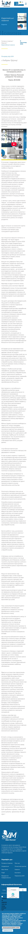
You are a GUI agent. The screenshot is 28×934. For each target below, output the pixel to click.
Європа (4, 24)
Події (3, 872)
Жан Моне (4, 869)
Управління (5, 866)
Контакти (18, 872)
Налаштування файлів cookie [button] (11, 927)
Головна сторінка (6, 41)
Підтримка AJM (19, 876)
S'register (22, 890)
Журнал (4, 43)
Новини (17, 869)
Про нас (17, 863)
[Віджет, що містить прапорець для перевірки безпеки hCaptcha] (13, 892)
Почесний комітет (20, 866)
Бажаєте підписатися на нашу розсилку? (4, 904)
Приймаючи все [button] (7, 930)
